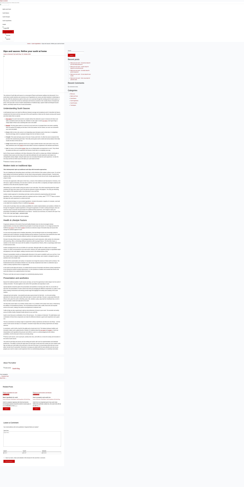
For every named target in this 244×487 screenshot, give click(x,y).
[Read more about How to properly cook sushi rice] (42, 392)
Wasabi (8, 125)
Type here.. (6, 430)
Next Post (3, 378)
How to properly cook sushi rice (42, 397)
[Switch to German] (9, 35)
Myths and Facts (74, 96)
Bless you (72, 93)
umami (21, 145)
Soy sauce (9, 119)
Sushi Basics (13, 399)
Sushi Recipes (73, 103)
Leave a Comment (8, 54)
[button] (8, 28)
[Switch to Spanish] (9, 39)
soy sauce (44, 120)
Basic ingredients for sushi (10, 397)
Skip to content (4, 1)
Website (44, 451)
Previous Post (4, 376)
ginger (23, 148)
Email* (24, 451)
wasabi (23, 227)
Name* (5, 451)
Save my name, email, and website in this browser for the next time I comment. (25, 457)
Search (69, 50)
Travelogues (73, 105)
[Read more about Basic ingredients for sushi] (10, 392)
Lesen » (6, 408)
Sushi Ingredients (20, 399)
